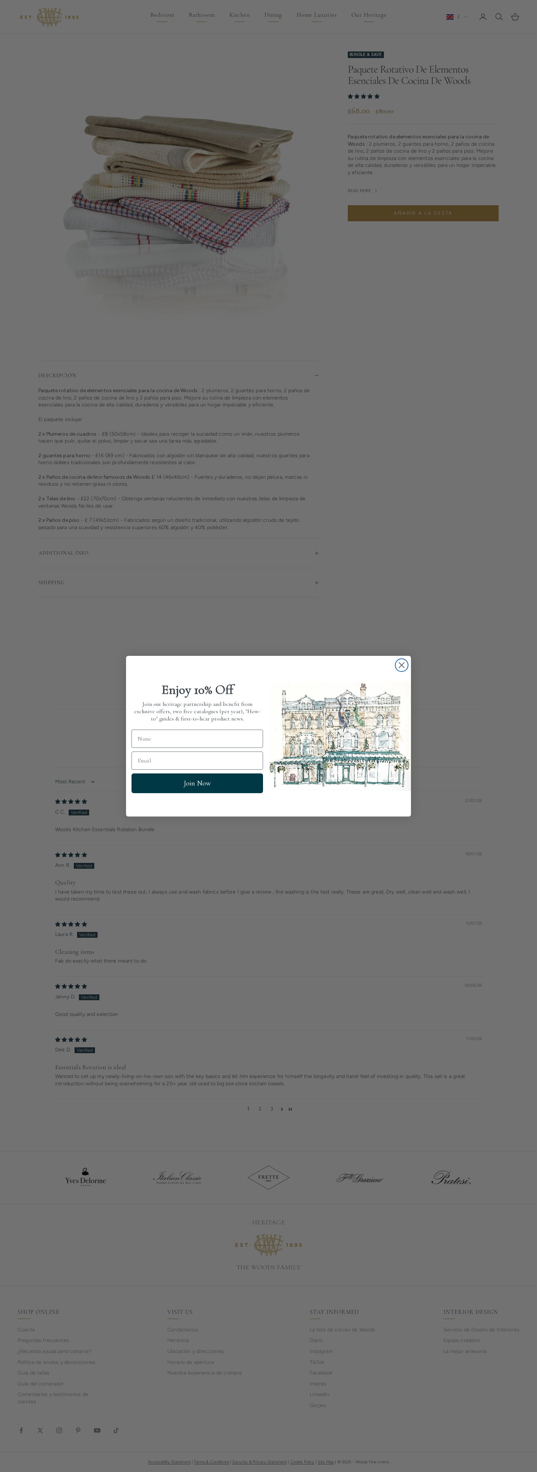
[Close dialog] (401, 665)
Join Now (197, 783)
